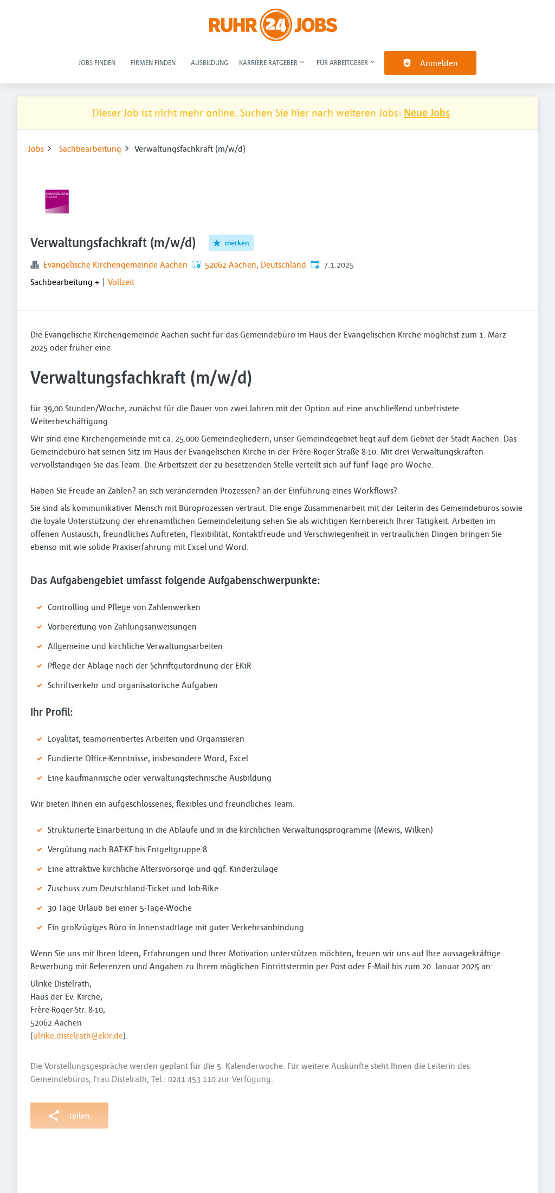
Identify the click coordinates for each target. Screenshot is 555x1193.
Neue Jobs (427, 112)
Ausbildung (209, 62)
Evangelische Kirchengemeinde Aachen (115, 264)
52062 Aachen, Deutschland (255, 264)
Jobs (36, 148)
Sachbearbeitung (90, 148)
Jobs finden (97, 62)
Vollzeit (121, 281)
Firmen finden (153, 62)
